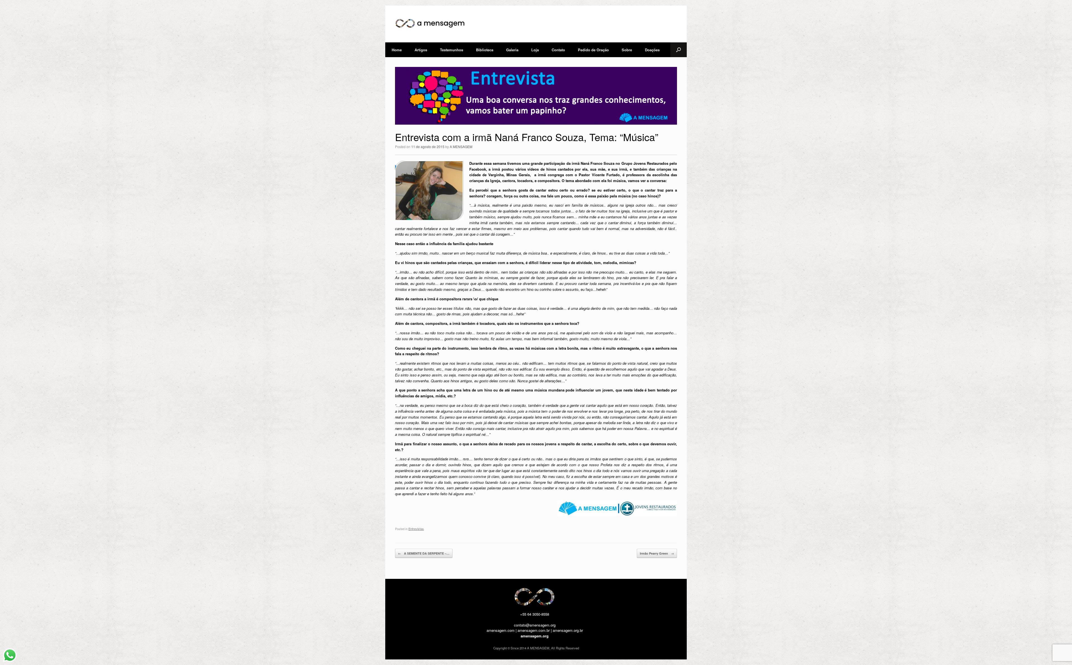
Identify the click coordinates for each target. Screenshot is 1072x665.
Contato (558, 49)
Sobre (627, 49)
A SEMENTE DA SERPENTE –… (423, 553)
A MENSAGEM (461, 146)
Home (397, 49)
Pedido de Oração (593, 49)
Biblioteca (484, 49)
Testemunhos (451, 49)
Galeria (512, 49)
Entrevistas (416, 528)
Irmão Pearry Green (657, 553)
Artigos (421, 49)
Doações (652, 49)
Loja (535, 49)
